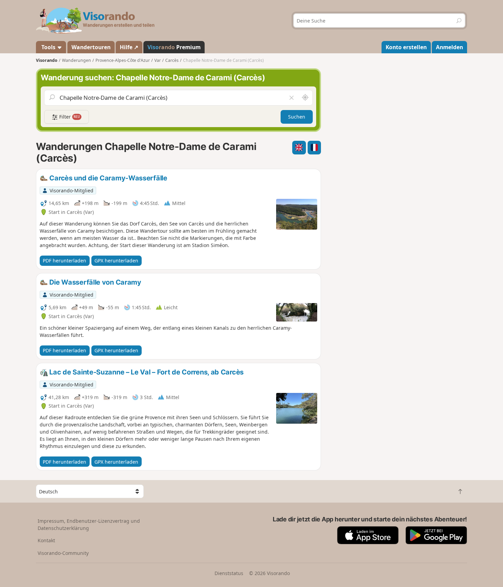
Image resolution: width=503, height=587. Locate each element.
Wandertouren (91, 47)
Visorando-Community (63, 553)
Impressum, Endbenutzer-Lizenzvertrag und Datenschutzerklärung (89, 524)
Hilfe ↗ (129, 47)
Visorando (46, 60)
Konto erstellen (406, 47)
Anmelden (449, 47)
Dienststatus (229, 573)
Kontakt (46, 540)
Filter (69, 116)
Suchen (296, 116)
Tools (48, 47)
